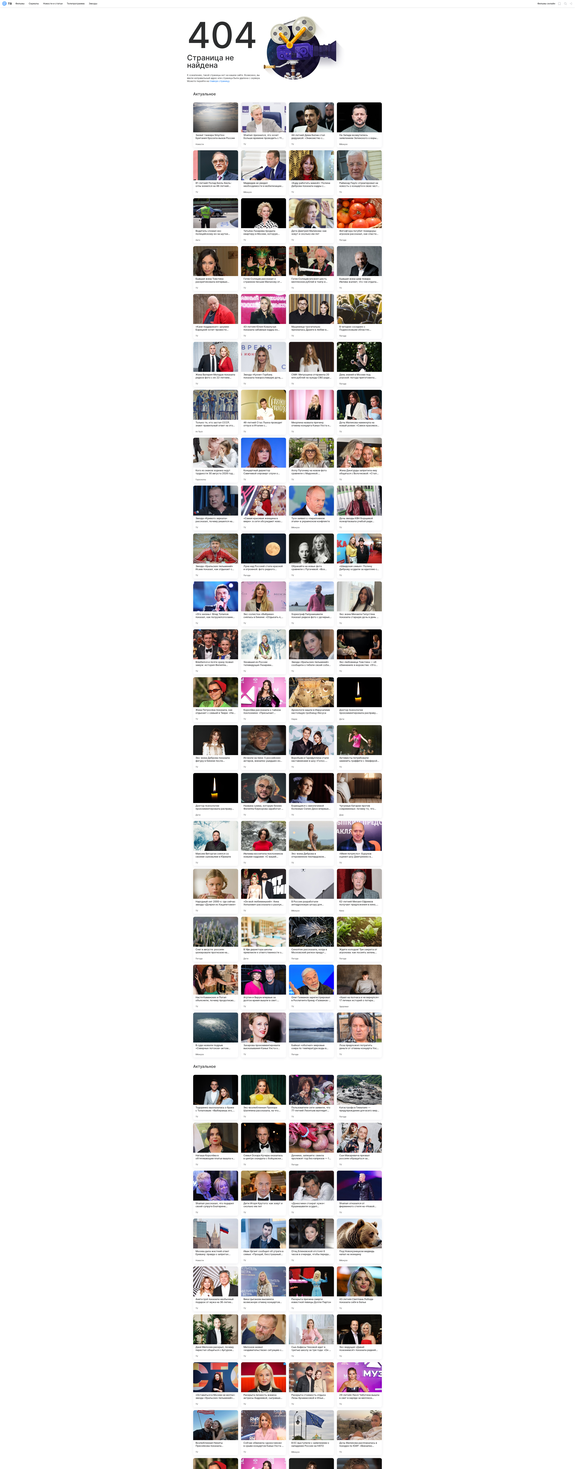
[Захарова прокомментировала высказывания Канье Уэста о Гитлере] (263, 1035)
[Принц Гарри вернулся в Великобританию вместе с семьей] (311, 1322)
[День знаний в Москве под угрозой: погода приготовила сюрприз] (359, 364)
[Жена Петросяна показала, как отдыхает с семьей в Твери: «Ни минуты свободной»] (215, 699)
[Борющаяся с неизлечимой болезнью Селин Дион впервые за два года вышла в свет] (311, 795)
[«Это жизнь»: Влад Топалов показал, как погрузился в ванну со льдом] (215, 603)
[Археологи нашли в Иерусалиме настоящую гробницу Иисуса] (311, 699)
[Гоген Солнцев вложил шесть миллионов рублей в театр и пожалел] (311, 268)
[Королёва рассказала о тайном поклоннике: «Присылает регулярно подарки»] (263, 699)
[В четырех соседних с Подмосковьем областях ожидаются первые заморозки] (359, 316)
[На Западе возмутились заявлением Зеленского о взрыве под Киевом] (359, 124)
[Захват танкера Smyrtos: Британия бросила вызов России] (215, 124)
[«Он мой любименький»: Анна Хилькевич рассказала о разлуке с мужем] (263, 891)
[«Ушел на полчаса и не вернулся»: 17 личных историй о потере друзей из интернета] (359, 987)
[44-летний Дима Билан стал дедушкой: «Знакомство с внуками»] (311, 124)
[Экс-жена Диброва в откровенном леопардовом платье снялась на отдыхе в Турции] (311, 843)
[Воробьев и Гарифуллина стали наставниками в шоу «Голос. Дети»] (311, 747)
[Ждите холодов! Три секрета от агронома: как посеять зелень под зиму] (359, 939)
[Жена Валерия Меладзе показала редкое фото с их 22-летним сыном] (215, 364)
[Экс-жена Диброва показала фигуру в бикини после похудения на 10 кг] (215, 747)
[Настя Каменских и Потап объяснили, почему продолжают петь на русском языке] (215, 987)
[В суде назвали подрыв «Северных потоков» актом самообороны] (215, 1035)
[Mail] (4, 3)
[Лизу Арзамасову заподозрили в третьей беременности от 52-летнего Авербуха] (263, 1274)
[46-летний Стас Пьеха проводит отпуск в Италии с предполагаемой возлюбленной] (263, 412)
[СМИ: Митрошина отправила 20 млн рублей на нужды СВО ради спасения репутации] (311, 364)
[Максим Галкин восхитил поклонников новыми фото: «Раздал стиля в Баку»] (359, 1322)
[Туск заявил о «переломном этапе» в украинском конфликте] (311, 508)
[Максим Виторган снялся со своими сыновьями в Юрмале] (215, 843)
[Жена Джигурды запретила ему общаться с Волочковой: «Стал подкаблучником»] (359, 460)
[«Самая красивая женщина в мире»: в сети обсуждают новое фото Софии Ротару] (263, 508)
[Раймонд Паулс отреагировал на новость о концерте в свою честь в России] (359, 172)
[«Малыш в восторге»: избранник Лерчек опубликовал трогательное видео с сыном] (263, 1130)
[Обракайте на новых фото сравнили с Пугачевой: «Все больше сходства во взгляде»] (311, 556)
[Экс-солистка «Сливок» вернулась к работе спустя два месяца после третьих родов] (263, 1082)
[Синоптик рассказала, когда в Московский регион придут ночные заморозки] (311, 939)
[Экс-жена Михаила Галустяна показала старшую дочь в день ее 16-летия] (359, 603)
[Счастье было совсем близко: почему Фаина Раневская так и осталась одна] (215, 1274)
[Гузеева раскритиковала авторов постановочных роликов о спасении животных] (263, 1178)
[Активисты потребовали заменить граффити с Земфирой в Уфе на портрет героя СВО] (359, 747)
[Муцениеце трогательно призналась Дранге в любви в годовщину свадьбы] (311, 316)
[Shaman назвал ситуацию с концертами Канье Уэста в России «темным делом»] (359, 1178)
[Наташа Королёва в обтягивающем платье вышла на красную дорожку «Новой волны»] (215, 1432)
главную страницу (219, 81)
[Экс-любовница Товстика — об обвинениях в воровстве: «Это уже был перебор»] (359, 651)
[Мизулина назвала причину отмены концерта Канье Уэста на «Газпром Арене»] (311, 412)
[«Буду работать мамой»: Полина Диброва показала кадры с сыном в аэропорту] (311, 172)
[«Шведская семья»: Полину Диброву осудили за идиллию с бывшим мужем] (359, 556)
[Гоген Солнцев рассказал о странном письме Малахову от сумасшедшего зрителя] (263, 268)
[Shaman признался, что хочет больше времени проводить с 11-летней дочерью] (263, 124)
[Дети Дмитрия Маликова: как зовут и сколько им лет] (311, 220)
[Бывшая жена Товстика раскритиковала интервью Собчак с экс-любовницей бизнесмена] (215, 268)
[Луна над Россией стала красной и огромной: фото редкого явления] (263, 556)
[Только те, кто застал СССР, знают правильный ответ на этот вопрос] (215, 412)
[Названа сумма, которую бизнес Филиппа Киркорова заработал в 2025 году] (263, 795)
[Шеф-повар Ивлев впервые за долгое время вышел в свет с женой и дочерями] (263, 1226)
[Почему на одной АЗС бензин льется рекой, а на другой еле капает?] (215, 1322)
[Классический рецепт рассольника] (311, 1130)
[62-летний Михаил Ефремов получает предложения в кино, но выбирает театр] (359, 891)
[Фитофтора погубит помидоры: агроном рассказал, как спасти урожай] (359, 220)
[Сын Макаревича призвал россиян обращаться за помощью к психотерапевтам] (359, 1432)
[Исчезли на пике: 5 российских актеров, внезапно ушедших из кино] (263, 747)
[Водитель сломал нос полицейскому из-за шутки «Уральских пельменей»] (215, 220)
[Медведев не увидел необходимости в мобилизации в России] (263, 172)
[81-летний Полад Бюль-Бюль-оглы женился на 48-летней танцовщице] (215, 172)
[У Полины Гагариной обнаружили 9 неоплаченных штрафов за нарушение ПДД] (215, 1226)
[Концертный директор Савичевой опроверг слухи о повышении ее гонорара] (263, 460)
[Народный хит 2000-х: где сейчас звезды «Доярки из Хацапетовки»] (215, 891)
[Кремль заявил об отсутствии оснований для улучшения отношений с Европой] (311, 1226)
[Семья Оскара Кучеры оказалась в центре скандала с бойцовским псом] (263, 1432)
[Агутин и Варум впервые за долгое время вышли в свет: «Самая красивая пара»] (263, 987)
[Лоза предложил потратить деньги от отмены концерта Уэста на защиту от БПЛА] (359, 1035)
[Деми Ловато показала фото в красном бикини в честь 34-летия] (359, 1130)
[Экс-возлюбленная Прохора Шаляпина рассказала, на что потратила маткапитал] (263, 1384)
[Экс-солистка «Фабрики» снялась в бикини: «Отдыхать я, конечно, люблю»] (263, 603)
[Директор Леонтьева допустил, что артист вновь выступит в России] (311, 1274)
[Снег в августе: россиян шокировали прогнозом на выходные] (215, 939)
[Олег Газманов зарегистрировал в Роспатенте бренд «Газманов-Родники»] (311, 987)
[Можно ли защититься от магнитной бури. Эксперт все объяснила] (359, 1274)
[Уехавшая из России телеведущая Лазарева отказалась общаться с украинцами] (263, 651)
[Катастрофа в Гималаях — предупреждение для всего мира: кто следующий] (359, 1384)
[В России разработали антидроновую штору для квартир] (311, 891)
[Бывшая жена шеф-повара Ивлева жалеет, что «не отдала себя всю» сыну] (359, 268)
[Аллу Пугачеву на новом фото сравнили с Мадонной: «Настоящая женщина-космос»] (311, 460)
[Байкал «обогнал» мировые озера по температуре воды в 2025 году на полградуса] (311, 1035)
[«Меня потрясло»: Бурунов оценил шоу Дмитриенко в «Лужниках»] (359, 843)
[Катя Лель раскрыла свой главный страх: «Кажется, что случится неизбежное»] (215, 1178)
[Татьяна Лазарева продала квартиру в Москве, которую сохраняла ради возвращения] (263, 220)
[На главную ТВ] (9, 3)
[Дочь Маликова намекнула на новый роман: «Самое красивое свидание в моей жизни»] (359, 412)
